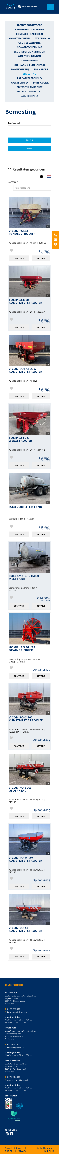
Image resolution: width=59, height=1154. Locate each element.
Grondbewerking (29, 42)
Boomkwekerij (20, 69)
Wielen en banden (29, 56)
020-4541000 (13, 1044)
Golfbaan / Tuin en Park (29, 65)
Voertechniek (19, 82)
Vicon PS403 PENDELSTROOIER (22, 232)
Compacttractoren (29, 34)
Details (41, 258)
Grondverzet (29, 60)
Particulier (41, 82)
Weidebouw (42, 38)
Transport (41, 69)
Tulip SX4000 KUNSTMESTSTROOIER (25, 301)
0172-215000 (13, 1009)
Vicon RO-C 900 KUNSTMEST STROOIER (26, 719)
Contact (19, 258)
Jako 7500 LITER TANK (25, 507)
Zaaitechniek (29, 96)
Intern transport (29, 91)
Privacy (21, 1151)
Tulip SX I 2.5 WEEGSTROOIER (20, 439)
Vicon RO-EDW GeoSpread (20, 789)
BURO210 (49, 1151)
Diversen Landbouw (30, 87)
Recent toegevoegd (29, 25)
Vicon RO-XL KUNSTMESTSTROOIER (25, 930)
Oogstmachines (20, 38)
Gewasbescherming (29, 47)
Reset (29, 148)
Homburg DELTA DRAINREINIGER (22, 649)
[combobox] (32, 188)
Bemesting (29, 73)
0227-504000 (13, 1077)
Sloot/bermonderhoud (29, 51)
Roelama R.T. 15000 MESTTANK (24, 578)
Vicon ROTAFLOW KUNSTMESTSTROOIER (25, 370)
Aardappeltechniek (29, 78)
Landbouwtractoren (29, 29)
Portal (9, 1151)
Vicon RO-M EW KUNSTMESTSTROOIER (25, 859)
